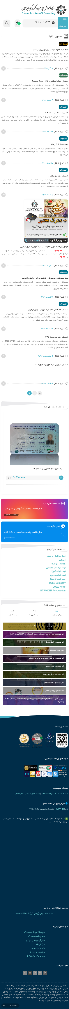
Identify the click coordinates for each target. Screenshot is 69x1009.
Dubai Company (57, 583)
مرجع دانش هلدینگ (36, 936)
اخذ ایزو (62, 560)
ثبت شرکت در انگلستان (56, 568)
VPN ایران (59, 809)
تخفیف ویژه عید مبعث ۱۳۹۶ (56, 337)
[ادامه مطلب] (3, 68)
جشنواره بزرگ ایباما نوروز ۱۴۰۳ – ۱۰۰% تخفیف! (50, 81)
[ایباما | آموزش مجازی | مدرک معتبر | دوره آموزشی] (34, 10)
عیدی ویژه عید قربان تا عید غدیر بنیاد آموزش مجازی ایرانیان (44, 246)
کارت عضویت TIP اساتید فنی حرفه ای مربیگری (45, 468)
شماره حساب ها (61, 794)
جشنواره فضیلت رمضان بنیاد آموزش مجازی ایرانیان (48, 309)
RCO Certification (36, 956)
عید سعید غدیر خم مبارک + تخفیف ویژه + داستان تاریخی (45, 278)
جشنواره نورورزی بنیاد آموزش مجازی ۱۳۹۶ (51, 364)
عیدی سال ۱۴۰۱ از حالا (59, 144)
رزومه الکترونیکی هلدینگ (34, 932)
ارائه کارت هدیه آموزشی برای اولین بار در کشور (50, 49)
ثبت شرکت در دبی (58, 575)
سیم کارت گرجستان (57, 579)
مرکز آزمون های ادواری (35, 940)
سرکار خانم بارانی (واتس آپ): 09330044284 (34, 913)
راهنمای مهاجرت (58, 564)
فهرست (62, 26)
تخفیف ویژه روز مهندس (58, 176)
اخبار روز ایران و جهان (56, 556)
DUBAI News (59, 587)
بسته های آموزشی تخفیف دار (27, 794)
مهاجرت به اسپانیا (37, 952)
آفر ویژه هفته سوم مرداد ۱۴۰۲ (56, 112)
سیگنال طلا (40, 944)
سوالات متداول (47, 794)
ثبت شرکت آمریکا (58, 571)
